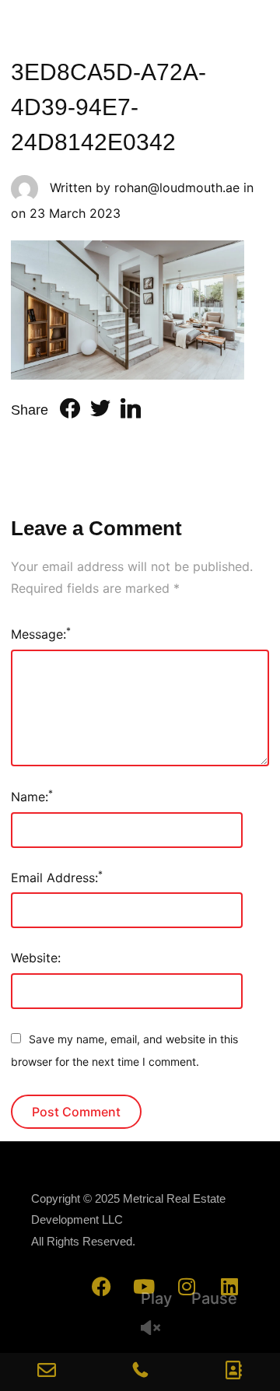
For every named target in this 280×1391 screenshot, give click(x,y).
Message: (41, 633)
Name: (32, 795)
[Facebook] (101, 1286)
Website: (36, 957)
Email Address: (57, 876)
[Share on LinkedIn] (131, 411)
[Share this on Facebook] (70, 411)
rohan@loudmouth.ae (177, 187)
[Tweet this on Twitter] (100, 411)
